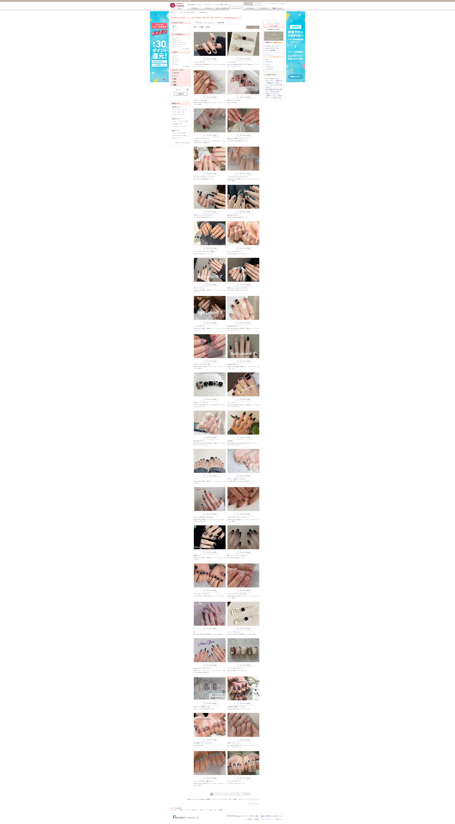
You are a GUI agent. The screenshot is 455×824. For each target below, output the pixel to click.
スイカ (179, 114)
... (240, 794)
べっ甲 (187, 810)
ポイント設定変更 (270, 50)
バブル (183, 112)
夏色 (176, 123)
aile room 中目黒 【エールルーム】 (237, 253)
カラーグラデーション (181, 42)
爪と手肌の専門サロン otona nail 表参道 (238, 481)
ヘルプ (282, 4)
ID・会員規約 (248, 819)
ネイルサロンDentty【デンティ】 (236, 783)
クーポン (267, 64)
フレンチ (177, 38)
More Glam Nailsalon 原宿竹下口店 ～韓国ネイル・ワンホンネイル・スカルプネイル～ (243, 65)
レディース (248, 4)
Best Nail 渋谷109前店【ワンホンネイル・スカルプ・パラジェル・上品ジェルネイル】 (243, 746)
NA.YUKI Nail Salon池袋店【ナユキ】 (237, 140)
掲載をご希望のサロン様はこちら (271, 816)
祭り (187, 121)
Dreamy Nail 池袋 (232, 102)
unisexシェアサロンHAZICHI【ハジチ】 (204, 709)
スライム (183, 126)
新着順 (208, 27)
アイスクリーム (176, 126)
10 (237, 794)
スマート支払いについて (272, 79)
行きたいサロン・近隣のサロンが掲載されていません (273, 82)
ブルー (176, 64)
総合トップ (174, 12)
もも (173, 123)
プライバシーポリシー (267, 819)
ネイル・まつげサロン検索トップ (188, 12)
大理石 (181, 810)
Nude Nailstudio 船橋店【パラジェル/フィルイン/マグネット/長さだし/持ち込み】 (209, 520)
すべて (176, 26)
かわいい (202, 810)
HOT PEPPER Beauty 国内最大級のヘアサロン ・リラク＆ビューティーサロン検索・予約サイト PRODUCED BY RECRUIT (178, 6)
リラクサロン (250, 8)
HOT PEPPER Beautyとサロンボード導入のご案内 (242, 816)
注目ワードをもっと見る (182, 142)
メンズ (257, 4)
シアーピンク (181, 121)
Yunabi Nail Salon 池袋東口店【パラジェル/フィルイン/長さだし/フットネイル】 (210, 65)
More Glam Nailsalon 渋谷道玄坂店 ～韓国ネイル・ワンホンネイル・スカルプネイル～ (210, 444)
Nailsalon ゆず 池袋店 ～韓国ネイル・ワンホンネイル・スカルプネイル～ (210, 291)
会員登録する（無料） (273, 29)
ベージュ (177, 58)
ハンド (176, 28)
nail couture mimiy (198, 745)
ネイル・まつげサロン (222, 8)
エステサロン (263, 8)
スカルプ (174, 135)
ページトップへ (254, 804)
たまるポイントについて (272, 46)
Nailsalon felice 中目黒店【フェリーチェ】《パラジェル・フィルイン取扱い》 (210, 103)
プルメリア (175, 138)
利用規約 (256, 819)
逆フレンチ (178, 40)
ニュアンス (174, 810)
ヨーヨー (174, 114)
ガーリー (174, 121)
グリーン (181, 138)
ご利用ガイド (278, 819)
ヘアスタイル (208, 8)
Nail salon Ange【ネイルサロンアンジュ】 (238, 709)
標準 (195, 27)
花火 (184, 135)
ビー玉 (180, 123)
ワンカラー (178, 46)
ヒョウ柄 (209, 810)
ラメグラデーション (180, 44)
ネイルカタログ (236, 8)
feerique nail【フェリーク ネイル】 (203, 253)
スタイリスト (269, 62)
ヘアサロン (194, 8)
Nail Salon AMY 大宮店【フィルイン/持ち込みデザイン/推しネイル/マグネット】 (210, 405)
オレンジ (180, 135)
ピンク (176, 56)
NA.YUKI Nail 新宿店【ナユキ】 (235, 557)
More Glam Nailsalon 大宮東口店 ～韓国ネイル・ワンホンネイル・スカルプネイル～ (243, 329)
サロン (267, 59)
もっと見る (186, 48)
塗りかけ (194, 810)
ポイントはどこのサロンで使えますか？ (273, 86)
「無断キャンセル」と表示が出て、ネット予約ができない (273, 97)
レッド (176, 62)
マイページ (273, 4)
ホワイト (177, 60)
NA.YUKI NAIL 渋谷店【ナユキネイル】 (238, 290)
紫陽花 (221, 810)
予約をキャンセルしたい (272, 93)
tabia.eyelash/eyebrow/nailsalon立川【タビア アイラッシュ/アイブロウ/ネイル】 (242, 444)
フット (176, 30)
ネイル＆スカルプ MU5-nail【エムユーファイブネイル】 (209, 596)
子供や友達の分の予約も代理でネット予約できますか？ (273, 90)
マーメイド (175, 133)
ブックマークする (211, 59)
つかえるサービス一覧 (271, 48)
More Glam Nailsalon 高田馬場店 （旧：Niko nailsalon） (209, 634)
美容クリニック (278, 8)
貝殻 (179, 112)
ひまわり (183, 133)
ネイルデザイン (269, 69)
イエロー (174, 112)
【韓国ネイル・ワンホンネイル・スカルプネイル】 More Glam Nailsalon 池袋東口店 (209, 141)
